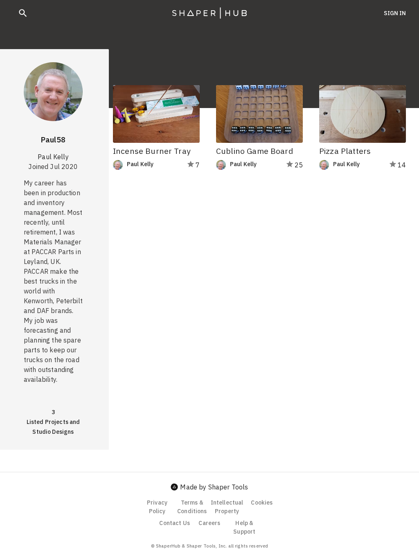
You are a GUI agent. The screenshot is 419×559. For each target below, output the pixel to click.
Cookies (262, 502)
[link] (145, 165)
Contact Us (174, 523)
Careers (209, 523)
